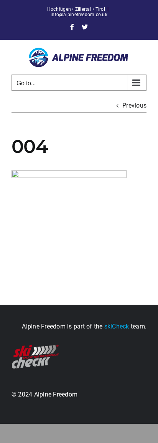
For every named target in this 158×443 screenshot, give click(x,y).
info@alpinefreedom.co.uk (79, 14)
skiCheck (116, 326)
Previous (134, 105)
